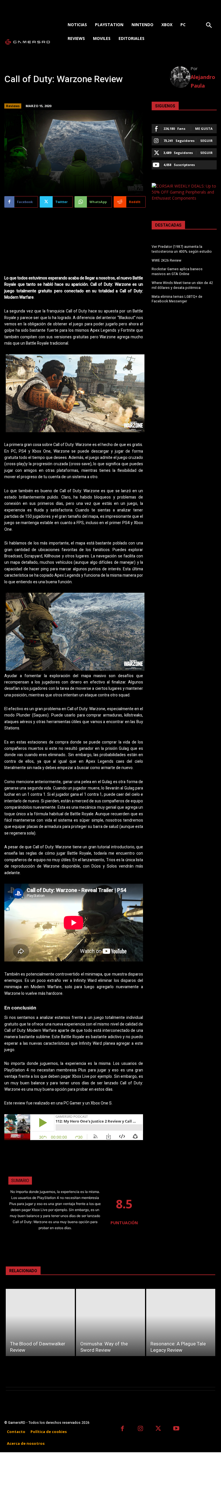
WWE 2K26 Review (166, 260)
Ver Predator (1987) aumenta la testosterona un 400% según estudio (182, 249)
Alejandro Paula (202, 81)
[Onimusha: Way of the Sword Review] (110, 1322)
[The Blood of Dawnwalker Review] (40, 1322)
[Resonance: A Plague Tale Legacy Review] (180, 1322)
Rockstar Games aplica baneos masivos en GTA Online (177, 271)
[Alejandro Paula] (180, 77)
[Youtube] (176, 1429)
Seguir (206, 140)
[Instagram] (140, 1429)
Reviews (13, 106)
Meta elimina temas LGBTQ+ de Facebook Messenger (177, 299)
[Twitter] (158, 1429)
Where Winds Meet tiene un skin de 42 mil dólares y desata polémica (182, 285)
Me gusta (204, 128)
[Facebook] (122, 1429)
